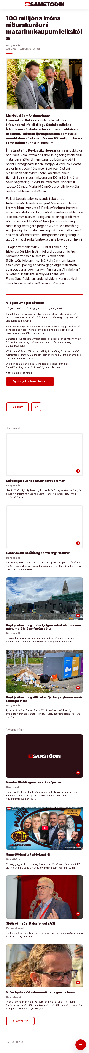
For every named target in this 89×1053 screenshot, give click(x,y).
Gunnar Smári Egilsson (30, 48)
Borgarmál (13, 45)
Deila (18, 406)
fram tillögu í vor (18, 207)
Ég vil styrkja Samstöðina (30, 381)
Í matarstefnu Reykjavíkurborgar (31, 150)
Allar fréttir (20, 1021)
